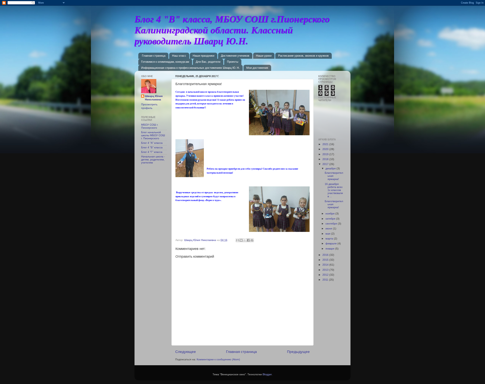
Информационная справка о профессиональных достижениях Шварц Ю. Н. (190, 67)
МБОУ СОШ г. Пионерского (149, 126)
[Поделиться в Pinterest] (252, 240)
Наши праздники (203, 55)
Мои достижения (257, 67)
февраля (331, 243)
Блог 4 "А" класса (152, 143)
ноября (330, 213)
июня (329, 228)
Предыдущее (298, 352)
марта (329, 238)
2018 (325, 159)
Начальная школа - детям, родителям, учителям (153, 159)
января (330, 248)
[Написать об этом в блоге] (241, 240)
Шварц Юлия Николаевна (154, 98)
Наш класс (179, 55)
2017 (325, 164)
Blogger (267, 374)
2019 (325, 154)
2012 (325, 274)
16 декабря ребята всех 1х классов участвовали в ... (334, 190)
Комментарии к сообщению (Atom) (218, 359)
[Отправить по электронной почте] (237, 240)
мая (328, 233)
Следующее (185, 352)
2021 (325, 144)
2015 (325, 259)
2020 (325, 149)
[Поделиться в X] (245, 240)
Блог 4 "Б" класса (152, 147)
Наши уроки (263, 55)
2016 (325, 254)
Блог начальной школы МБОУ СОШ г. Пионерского (153, 135)
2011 (325, 279)
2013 (325, 269)
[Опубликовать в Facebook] (248, 240)
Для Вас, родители (208, 61)
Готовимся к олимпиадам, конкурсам (165, 61)
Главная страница (153, 55)
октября (330, 218)
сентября (331, 223)
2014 (325, 264)
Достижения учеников (235, 55)
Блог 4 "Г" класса (151, 152)
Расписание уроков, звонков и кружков (303, 55)
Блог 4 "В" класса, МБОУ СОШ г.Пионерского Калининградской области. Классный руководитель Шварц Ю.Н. (232, 30)
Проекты (232, 61)
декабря (330, 168)
